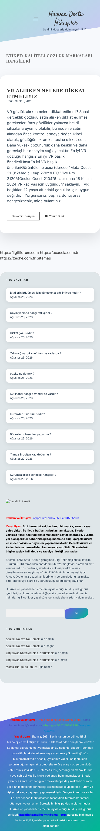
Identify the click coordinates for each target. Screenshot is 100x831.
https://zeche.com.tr (18, 258)
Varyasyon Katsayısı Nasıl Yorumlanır (30, 653)
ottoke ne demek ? (22, 373)
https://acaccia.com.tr (59, 252)
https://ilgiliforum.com (19, 252)
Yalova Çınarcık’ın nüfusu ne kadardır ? (35, 353)
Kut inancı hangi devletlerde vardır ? (34, 394)
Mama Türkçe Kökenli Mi (22, 666)
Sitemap (44, 258)
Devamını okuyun (26, 217)
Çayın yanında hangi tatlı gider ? (31, 313)
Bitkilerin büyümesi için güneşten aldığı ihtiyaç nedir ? (45, 292)
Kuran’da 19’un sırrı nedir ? (27, 414)
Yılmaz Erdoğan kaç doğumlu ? (30, 454)
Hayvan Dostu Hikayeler (66, 19)
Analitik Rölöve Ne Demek (23, 639)
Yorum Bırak (57, 216)
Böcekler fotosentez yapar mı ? (30, 434)
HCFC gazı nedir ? (22, 333)
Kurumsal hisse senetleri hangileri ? (33, 474)
